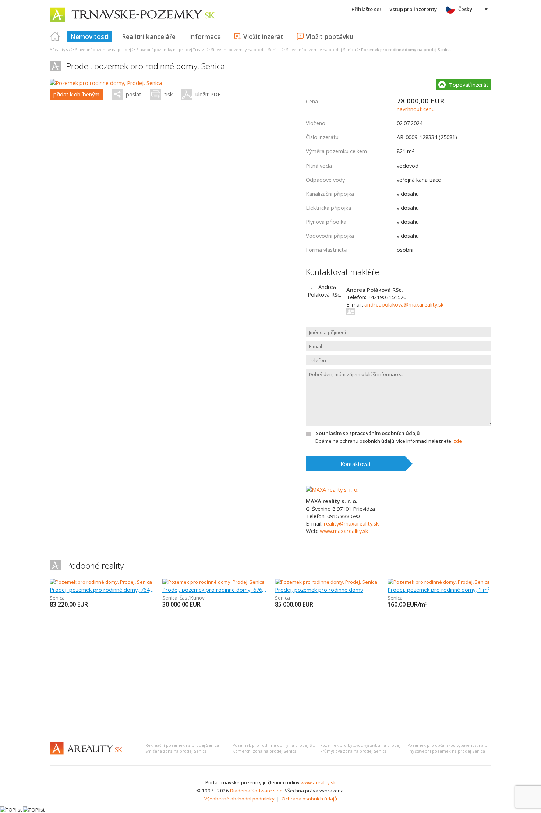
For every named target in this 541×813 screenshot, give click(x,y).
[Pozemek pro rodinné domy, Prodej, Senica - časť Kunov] (224, 582)
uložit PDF (207, 94)
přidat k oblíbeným (76, 94)
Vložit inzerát (263, 36)
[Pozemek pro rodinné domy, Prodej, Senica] (106, 82)
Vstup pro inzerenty (413, 9)
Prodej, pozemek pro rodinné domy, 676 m (214, 589)
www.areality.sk (318, 782)
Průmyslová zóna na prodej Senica (353, 751)
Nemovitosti (89, 36)
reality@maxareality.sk (351, 523)
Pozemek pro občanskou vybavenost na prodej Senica (459, 745)
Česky (465, 9)
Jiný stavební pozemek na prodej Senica (446, 751)
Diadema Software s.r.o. (257, 790)
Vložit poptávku (329, 36)
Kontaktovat (355, 463)
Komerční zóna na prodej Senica (265, 751)
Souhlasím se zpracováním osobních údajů (368, 433)
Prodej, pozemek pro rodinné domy (319, 589)
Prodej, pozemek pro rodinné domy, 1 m (439, 589)
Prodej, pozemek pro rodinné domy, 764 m (101, 589)
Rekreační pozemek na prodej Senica (182, 745)
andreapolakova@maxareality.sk (403, 304)
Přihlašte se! (366, 9)
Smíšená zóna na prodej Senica (176, 751)
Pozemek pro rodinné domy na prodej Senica (277, 745)
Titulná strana (55, 36)
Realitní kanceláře (149, 36)
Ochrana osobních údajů (309, 798)
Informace (205, 36)
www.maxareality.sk (344, 530)
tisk (168, 94)
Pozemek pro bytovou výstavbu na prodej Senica (367, 745)
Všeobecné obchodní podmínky (239, 798)
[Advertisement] (270, 670)
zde (457, 441)
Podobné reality (95, 565)
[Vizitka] (351, 311)
